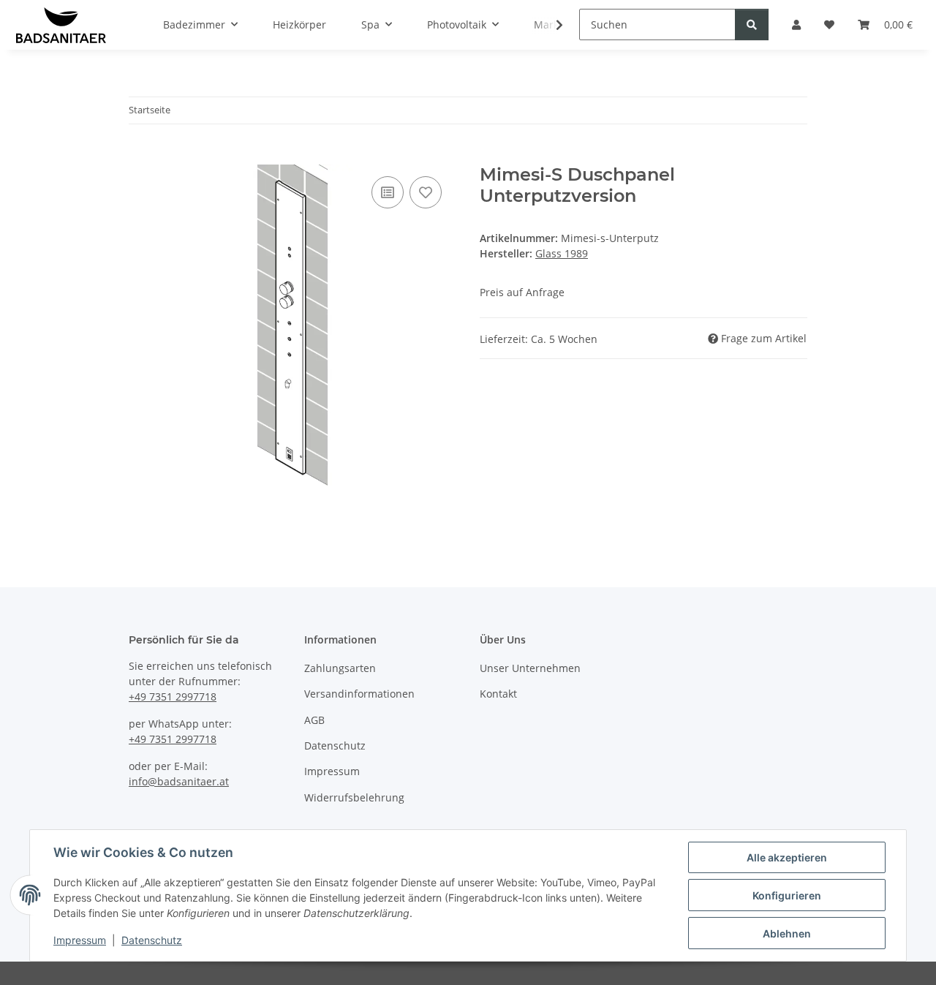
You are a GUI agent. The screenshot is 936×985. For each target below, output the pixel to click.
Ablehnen (787, 933)
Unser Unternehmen (530, 668)
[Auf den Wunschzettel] (426, 192)
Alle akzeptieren (787, 857)
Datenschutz (151, 940)
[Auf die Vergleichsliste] (387, 192)
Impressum (79, 940)
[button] (549, 25)
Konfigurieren (786, 895)
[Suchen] (752, 24)
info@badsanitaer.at (179, 781)
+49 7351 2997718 (172, 696)
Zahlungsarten (340, 668)
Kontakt (498, 694)
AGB (314, 720)
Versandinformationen (359, 694)
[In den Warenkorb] (140, 156)
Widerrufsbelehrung (354, 797)
